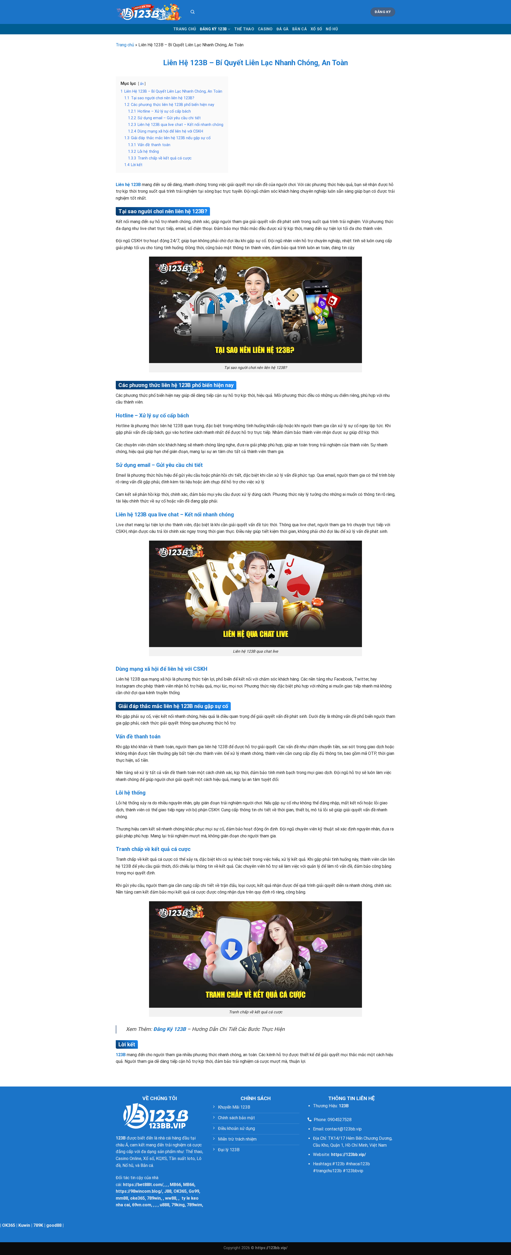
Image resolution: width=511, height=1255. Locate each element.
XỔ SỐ (316, 29)
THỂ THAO (244, 29)
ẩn (142, 84)
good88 (53, 1225)
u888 (164, 1204)
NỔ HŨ (331, 29)
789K (38, 1225)
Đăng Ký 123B (213, 29)
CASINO (265, 29)
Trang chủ (184, 29)
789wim (194, 1204)
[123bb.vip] (149, 12)
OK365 (180, 1191)
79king (178, 1204)
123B (121, 1054)
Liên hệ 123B (128, 184)
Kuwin (24, 1225)
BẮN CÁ (299, 29)
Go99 (194, 1191)
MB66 (175, 1184)
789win (154, 1198)
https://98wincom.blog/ (139, 1191)
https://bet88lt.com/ (143, 1184)
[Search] (193, 12)
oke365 (137, 1198)
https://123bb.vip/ (348, 1154)
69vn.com (141, 1204)
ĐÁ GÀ (283, 29)
